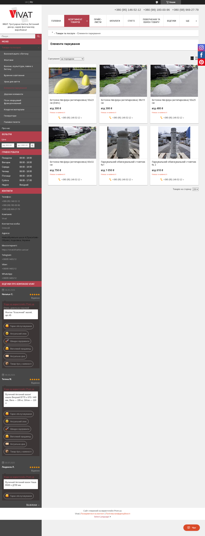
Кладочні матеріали (14, 109)
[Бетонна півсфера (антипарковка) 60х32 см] (72, 143)
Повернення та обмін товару (151, 20)
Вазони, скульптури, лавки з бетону (18, 68)
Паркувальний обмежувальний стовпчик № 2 (174, 163)
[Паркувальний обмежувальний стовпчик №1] (123, 143)
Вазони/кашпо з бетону (16, 53)
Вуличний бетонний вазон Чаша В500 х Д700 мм (20, 483)
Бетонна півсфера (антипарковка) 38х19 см (123, 101)
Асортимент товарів (75, 20)
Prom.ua (118, 511)
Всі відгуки (31, 504)
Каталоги (115, 21)
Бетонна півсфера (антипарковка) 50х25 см (174, 101)
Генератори (10, 115)
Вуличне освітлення (14, 75)
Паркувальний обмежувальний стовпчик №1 (123, 163)
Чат (194, 527)
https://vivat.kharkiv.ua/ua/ (15, 249)
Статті (131, 21)
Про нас (6, 128)
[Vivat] (20, 15)
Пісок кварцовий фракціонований (12, 102)
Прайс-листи (98, 20)
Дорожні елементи (13, 94)
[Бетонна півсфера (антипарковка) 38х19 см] (123, 81)
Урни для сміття (12, 81)
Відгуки (171, 21)
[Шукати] (38, 36)
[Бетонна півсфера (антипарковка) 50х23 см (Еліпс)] (72, 81)
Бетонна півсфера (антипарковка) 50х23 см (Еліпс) (72, 101)
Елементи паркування (15, 87)
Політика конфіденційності (118, 514)
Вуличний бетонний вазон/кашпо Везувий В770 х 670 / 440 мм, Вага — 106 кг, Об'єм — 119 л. (20, 398)
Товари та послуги (11, 47)
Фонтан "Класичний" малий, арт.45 (18, 313)
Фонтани (8, 59)
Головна (56, 21)
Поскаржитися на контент (92, 514)
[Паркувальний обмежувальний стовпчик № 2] (174, 143)
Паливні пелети (12, 121)
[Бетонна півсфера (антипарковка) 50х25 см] (174, 81)
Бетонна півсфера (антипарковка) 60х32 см (72, 163)
